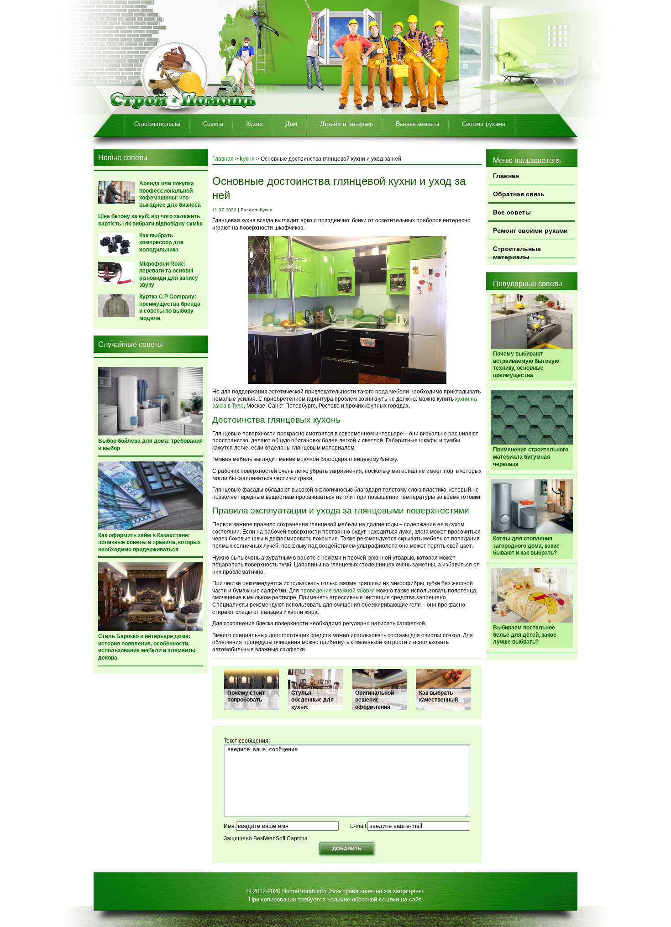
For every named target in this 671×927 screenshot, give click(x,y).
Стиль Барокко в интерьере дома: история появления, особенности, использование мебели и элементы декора (146, 647)
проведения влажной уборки (337, 590)
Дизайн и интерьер (346, 123)
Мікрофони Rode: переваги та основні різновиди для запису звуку (168, 274)
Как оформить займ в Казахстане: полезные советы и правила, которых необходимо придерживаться (149, 542)
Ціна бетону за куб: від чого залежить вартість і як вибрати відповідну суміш (150, 220)
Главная (506, 175)
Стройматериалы (157, 123)
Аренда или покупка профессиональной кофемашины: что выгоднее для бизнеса (170, 194)
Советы (213, 123)
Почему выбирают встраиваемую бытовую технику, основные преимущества (526, 364)
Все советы (512, 212)
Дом (291, 123)
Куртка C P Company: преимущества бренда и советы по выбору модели (169, 307)
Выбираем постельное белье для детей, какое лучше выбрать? (524, 634)
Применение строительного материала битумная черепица (530, 456)
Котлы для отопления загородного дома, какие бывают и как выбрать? (526, 545)
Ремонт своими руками (530, 230)
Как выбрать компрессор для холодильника (161, 242)
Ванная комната (417, 123)
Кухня (254, 123)
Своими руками (484, 123)
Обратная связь (519, 194)
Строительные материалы (517, 251)
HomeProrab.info (304, 891)
